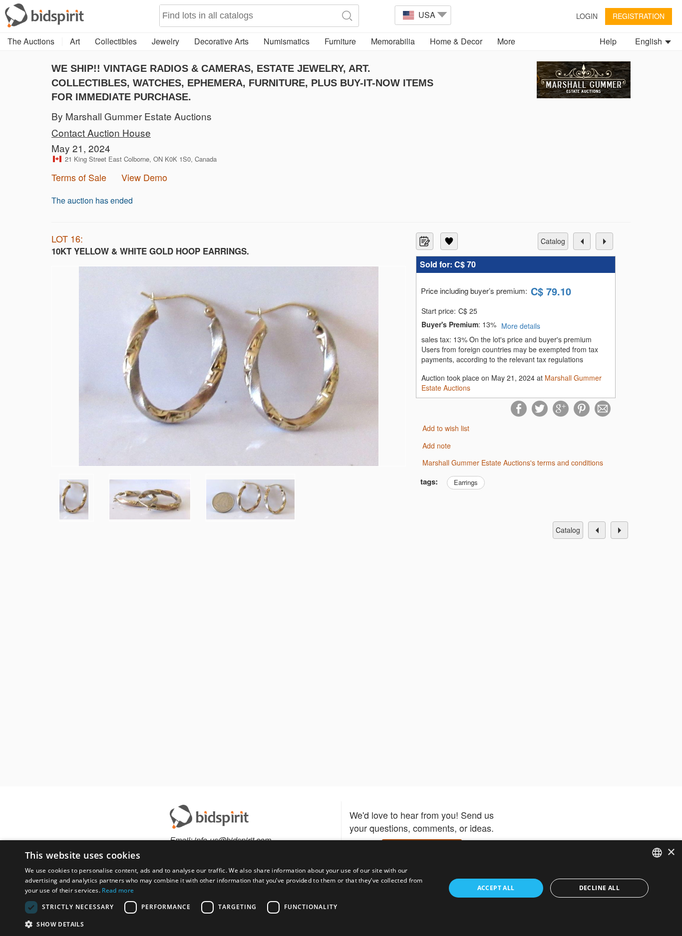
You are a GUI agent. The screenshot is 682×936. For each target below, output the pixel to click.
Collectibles (116, 41)
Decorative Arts (221, 41)
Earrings (466, 482)
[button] (228, 924)
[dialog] (341, 888)
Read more (118, 890)
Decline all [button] (599, 888)
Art (75, 41)
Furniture (340, 41)
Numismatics (287, 41)
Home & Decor (456, 41)
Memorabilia (393, 41)
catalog (553, 241)
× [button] (671, 852)
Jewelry (165, 41)
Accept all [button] (496, 888)
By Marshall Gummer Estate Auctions (131, 116)
